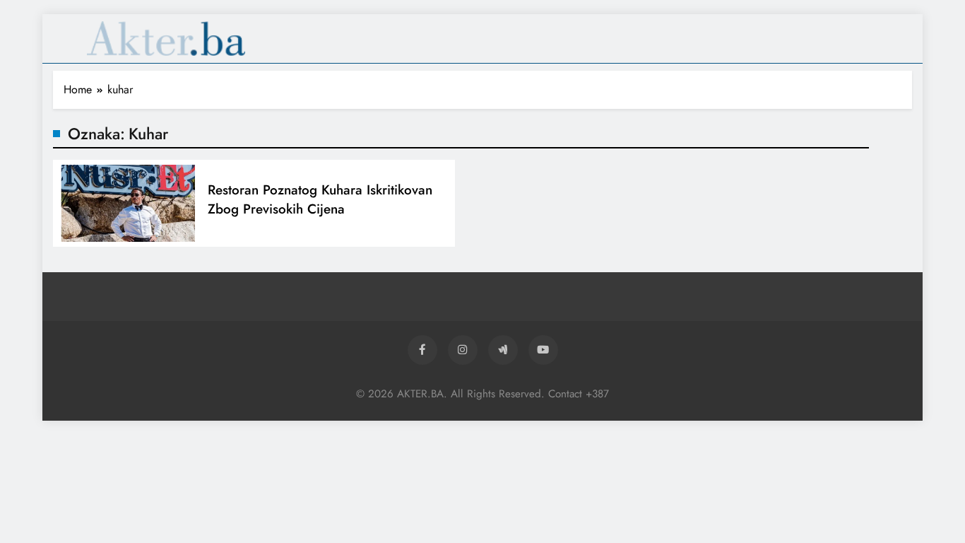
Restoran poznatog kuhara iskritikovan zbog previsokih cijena (320, 199)
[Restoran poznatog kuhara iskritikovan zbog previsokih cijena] (126, 203)
